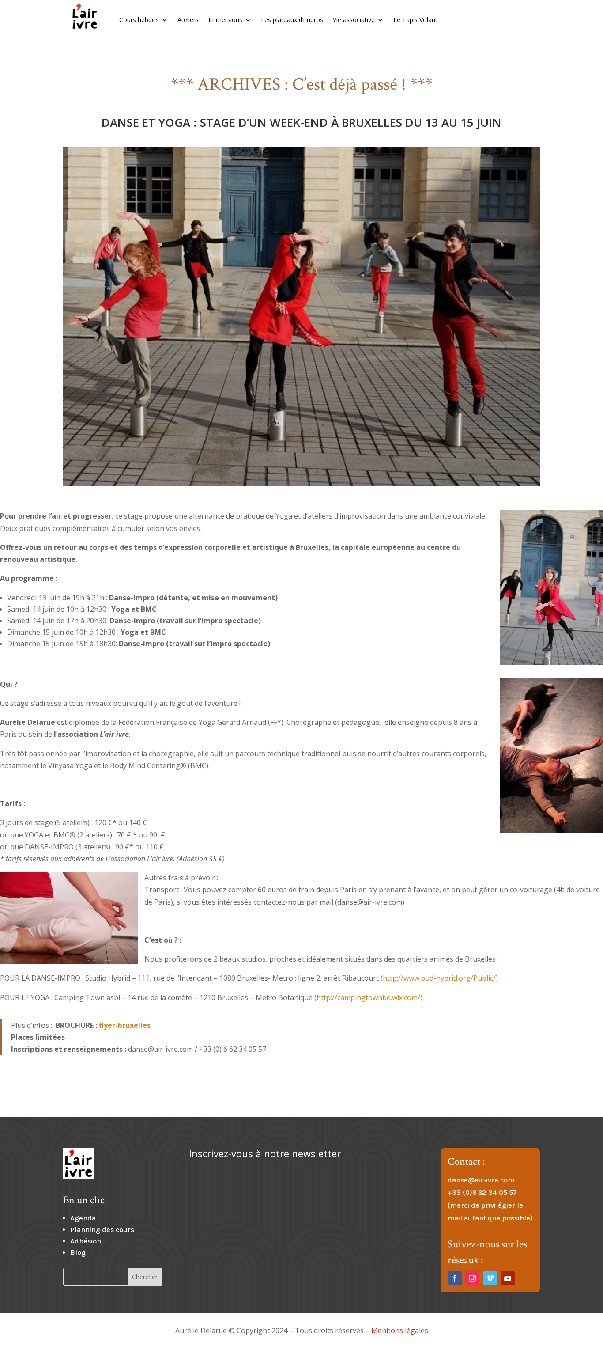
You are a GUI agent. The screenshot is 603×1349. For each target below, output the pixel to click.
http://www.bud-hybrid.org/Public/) (440, 978)
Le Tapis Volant (415, 19)
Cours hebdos (139, 19)
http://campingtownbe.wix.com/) (369, 997)
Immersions (225, 19)
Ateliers (188, 19)
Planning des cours (102, 1229)
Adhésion (85, 1241)
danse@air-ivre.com (481, 1180)
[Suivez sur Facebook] (455, 1278)
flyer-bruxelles (125, 1025)
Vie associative (354, 19)
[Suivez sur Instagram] (472, 1278)
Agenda (83, 1218)
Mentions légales (399, 1330)
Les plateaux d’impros (292, 19)
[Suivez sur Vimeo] (490, 1278)
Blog (78, 1252)
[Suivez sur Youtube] (508, 1278)
